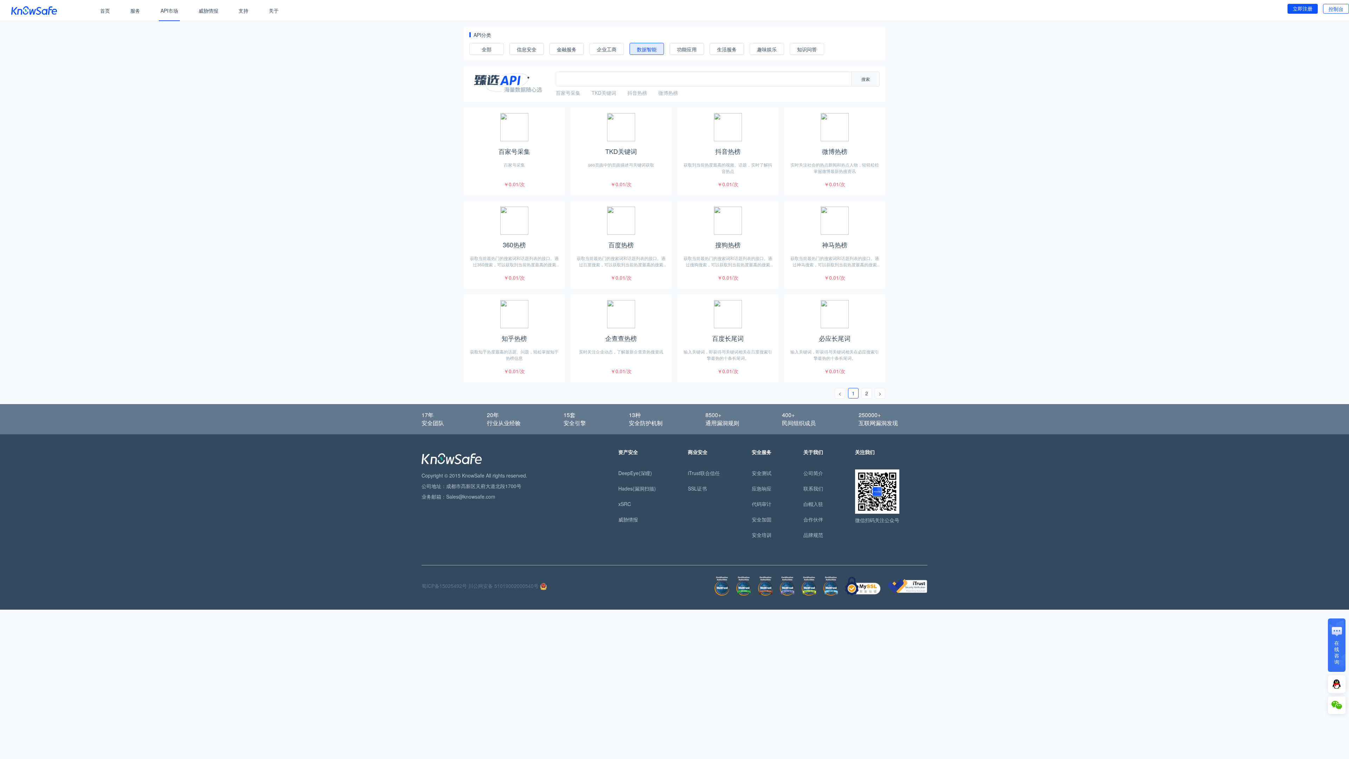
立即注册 (1302, 8)
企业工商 (607, 49)
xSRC (624, 503)
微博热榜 (668, 92)
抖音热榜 (637, 92)
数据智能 (647, 49)
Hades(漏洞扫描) (637, 488)
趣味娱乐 (767, 49)
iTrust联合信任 (704, 472)
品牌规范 (813, 534)
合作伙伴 (813, 519)
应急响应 (761, 488)
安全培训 (761, 534)
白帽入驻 (813, 503)
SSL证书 (697, 488)
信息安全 (526, 49)
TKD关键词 (604, 92)
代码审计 (761, 503)
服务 (135, 10)
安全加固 (761, 519)
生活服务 (727, 49)
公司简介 (813, 472)
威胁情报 (208, 10)
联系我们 (813, 488)
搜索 (865, 79)
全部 (486, 49)
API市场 (169, 10)
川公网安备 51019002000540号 (504, 585)
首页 (105, 10)
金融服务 (566, 49)
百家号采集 (568, 92)
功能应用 (687, 49)
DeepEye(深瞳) (635, 472)
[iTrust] (907, 585)
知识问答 (807, 49)
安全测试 (761, 472)
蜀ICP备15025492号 (444, 585)
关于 (274, 10)
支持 (243, 10)
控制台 (1336, 8)
